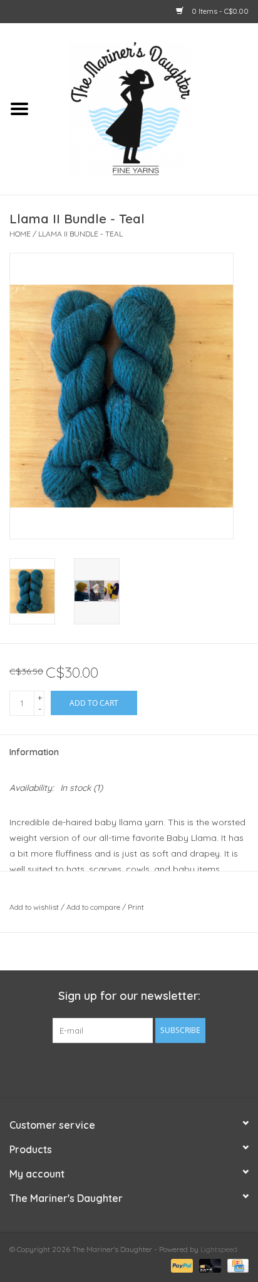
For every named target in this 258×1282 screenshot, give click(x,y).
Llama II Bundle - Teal (80, 233)
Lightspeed (218, 1249)
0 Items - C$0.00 (219, 11)
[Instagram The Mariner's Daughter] (152, 1069)
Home (20, 233)
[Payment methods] (181, 1264)
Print (136, 907)
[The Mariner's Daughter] (148, 107)
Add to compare (94, 907)
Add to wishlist (34, 907)
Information (34, 752)
